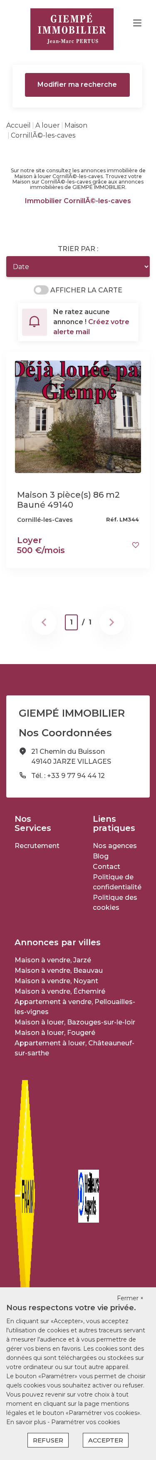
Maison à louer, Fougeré (55, 1033)
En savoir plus (26, 1422)
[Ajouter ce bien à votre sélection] (135, 545)
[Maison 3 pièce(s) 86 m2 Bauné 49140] (78, 416)
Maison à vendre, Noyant (56, 981)
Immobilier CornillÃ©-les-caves (78, 201)
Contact (106, 867)
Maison (75, 125)
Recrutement (37, 846)
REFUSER (48, 1440)
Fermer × (130, 1298)
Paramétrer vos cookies (85, 1422)
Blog (101, 856)
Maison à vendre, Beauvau (59, 970)
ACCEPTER (105, 1440)
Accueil (18, 125)
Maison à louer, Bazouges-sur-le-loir (75, 1022)
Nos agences (115, 846)
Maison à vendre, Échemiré (60, 991)
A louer (47, 125)
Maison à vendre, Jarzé (53, 960)
